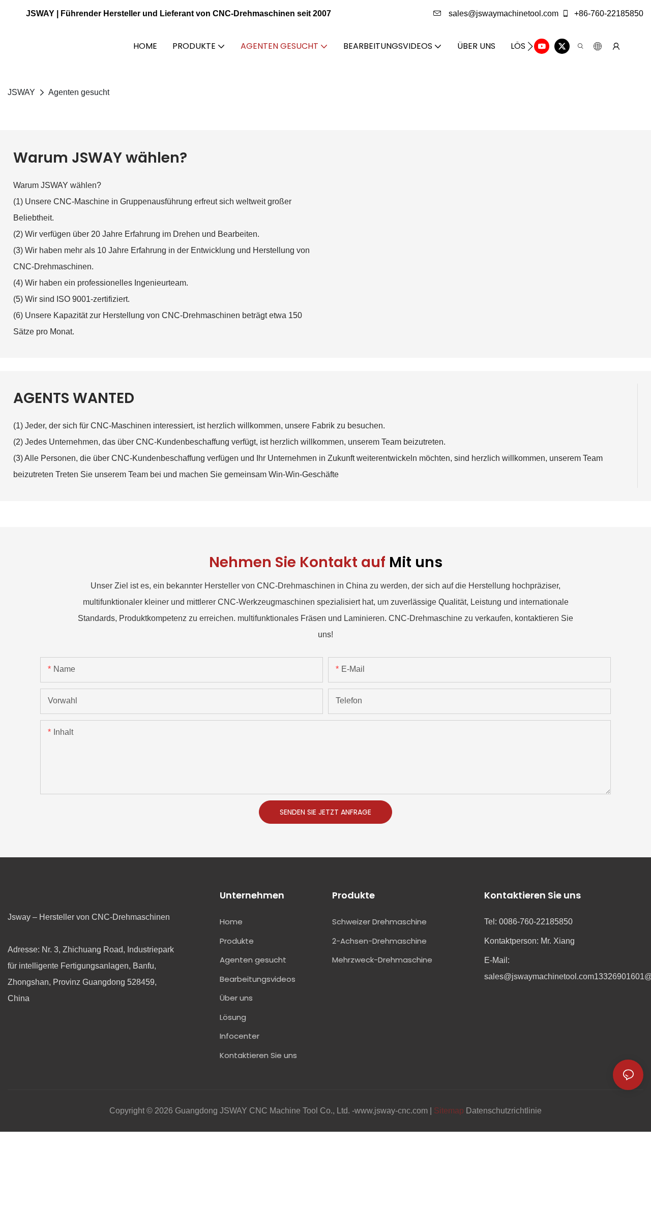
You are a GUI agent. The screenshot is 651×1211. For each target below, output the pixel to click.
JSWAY (21, 92)
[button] (530, 46)
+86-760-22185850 (607, 13)
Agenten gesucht (78, 92)
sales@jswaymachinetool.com (502, 13)
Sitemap (449, 1110)
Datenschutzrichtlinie (504, 1110)
